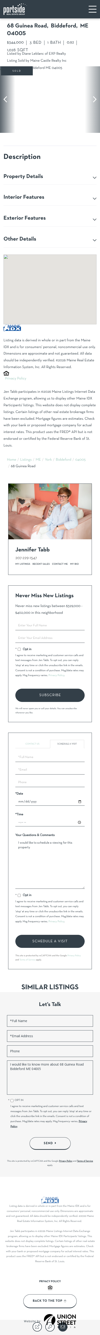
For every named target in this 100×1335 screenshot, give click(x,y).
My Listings (22, 564)
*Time (19, 814)
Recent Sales (41, 564)
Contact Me (60, 564)
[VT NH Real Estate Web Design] (60, 1321)
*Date (19, 793)
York (48, 460)
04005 (80, 460)
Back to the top (47, 1301)
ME (38, 460)
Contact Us (32, 744)
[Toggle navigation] (93, 9)
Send (48, 1143)
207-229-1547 (26, 558)
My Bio (74, 564)
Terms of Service (28, 960)
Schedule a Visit (67, 744)
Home (11, 460)
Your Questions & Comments (35, 835)
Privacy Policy (15, 378)
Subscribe (50, 695)
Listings (26, 460)
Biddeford (63, 460)
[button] (7, 99)
